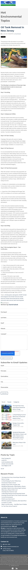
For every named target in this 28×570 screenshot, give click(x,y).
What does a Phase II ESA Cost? (9, 490)
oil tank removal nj (7, 463)
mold (3, 460)
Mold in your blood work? (8, 499)
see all (2, 468)
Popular (9, 402)
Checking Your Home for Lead (9, 491)
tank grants (15, 295)
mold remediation (7, 462)
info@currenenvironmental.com (11, 546)
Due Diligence (6, 465)
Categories (16, 402)
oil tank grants (8, 295)
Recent (3, 402)
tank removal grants (19, 300)
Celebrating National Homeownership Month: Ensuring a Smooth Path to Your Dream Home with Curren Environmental (14, 495)
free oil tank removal (13, 296)
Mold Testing (6, 458)
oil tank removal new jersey (12, 298)
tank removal (9, 300)
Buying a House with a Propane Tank (10, 484)
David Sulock (18, 33)
